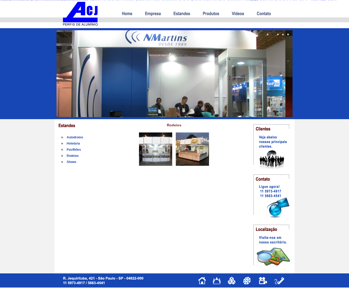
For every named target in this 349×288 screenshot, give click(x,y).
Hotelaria (73, 143)
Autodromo (75, 137)
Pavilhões (74, 149)
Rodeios (73, 156)
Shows (71, 162)
